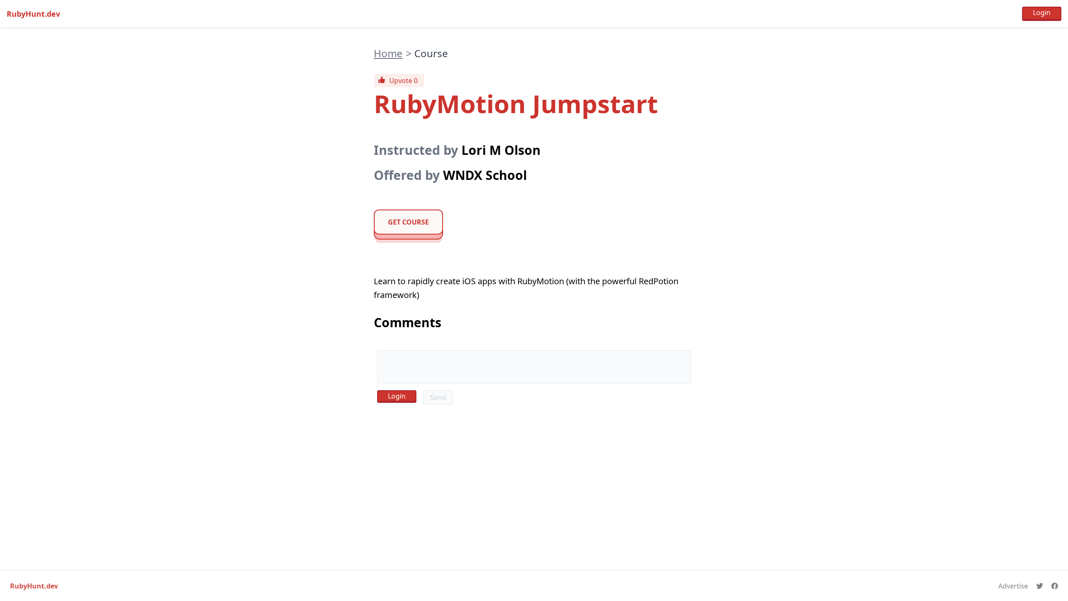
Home (388, 53)
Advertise (1013, 586)
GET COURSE (408, 222)
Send (438, 397)
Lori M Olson (501, 150)
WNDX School (485, 175)
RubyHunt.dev (33, 14)
